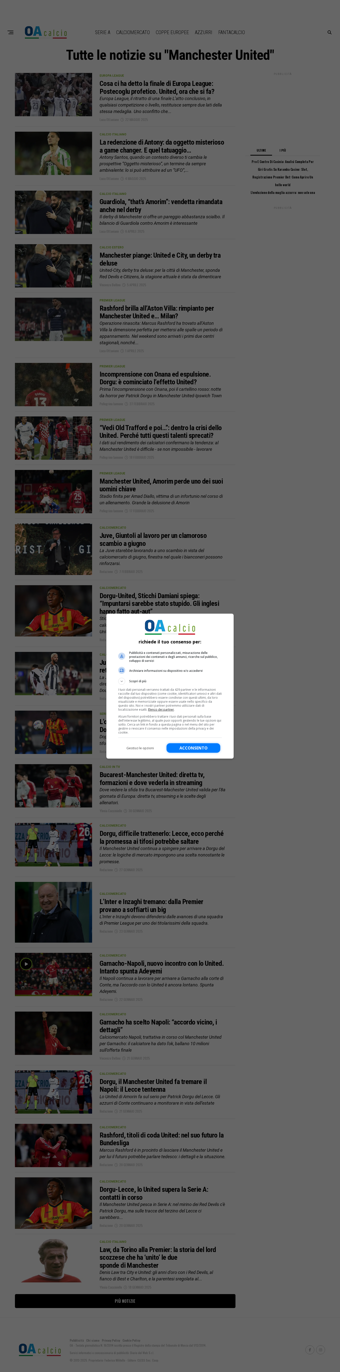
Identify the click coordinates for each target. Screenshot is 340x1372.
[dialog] (170, 686)
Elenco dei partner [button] (161, 709)
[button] (170, 681)
